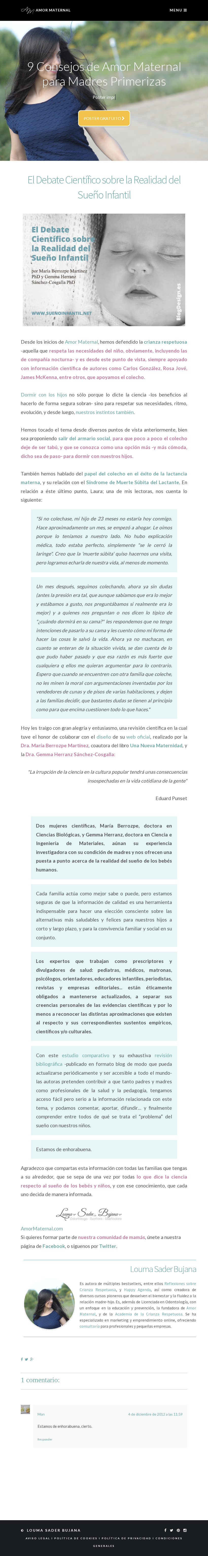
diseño (104, 737)
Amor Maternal (81, 342)
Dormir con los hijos (44, 395)
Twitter (107, 1246)
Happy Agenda (137, 1289)
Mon (41, 1414)
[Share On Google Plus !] (33, 1359)
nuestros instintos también (105, 412)
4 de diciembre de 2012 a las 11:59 (155, 1414)
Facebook (54, 1246)
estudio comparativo (85, 1055)
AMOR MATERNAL (53, 10)
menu (177, 10)
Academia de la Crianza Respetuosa (148, 1313)
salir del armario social (84, 438)
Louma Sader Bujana (54, 1530)
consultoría (90, 1326)
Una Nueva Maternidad (156, 745)
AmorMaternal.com (42, 1228)
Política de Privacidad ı (128, 1538)
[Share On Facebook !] (23, 1359)
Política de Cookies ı (78, 1538)
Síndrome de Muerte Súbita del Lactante (132, 482)
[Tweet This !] (27, 1359)
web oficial (138, 737)
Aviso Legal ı (40, 1538)
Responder (45, 1439)
